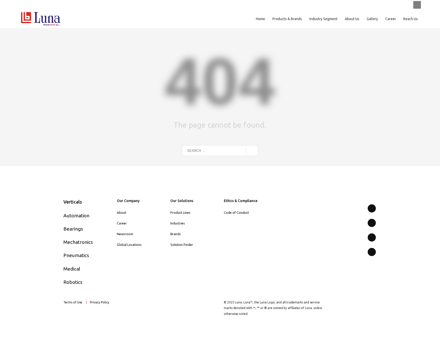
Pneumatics (76, 255)
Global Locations (129, 244)
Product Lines (180, 212)
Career (122, 223)
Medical (71, 269)
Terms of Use (72, 302)
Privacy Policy (100, 302)
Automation (76, 215)
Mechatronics (78, 242)
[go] (252, 150)
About (121, 212)
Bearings (73, 229)
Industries (177, 223)
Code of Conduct (236, 212)
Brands (175, 234)
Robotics (72, 282)
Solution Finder (181, 244)
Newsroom (125, 234)
